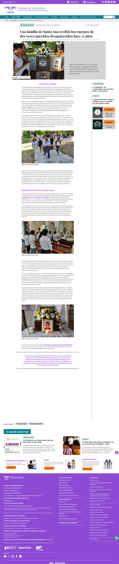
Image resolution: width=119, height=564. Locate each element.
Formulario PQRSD (95, 504)
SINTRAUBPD (94, 539)
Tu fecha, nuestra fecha (87, 17)
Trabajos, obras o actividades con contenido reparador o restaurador (100, 494)
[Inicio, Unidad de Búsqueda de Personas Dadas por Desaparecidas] (26, 10)
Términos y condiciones (96, 520)
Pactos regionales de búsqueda (68, 518)
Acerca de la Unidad (64, 480)
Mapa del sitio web (95, 527)
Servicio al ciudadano (41, 17)
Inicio (7, 17)
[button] (117, 452)
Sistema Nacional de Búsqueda (68, 504)
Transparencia (27, 17)
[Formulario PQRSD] (103, 2)
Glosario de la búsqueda (65, 490)
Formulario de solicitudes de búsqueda (101, 507)
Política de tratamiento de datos (99, 515)
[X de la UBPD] (109, 2)
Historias (74, 17)
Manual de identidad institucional (68, 495)
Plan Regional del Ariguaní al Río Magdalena (59, 345)
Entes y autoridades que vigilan (99, 532)
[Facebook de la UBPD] (114, 2)
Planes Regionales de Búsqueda (68, 509)
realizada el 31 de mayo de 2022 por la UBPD (35, 197)
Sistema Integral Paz (36, 423)
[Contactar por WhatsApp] (117, 538)
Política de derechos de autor (98, 525)
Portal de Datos (63, 516)
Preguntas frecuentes (96, 510)
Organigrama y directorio (66, 487)
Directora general (64, 485)
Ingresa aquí (11, 467)
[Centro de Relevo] (10, 548)
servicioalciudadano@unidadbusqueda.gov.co (28, 495)
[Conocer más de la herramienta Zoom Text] (24, 548)
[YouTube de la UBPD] (106, 2)
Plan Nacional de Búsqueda (67, 507)
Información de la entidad (66, 493)
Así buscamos (64, 17)
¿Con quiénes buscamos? (97, 487)
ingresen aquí (49, 539)
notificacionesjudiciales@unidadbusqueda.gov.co (18, 505)
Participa (54, 17)
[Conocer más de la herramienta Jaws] (39, 548)
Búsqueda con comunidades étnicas (100, 498)
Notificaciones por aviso (97, 512)
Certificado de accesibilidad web (99, 530)
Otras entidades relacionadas (98, 535)
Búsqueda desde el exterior (97, 500)
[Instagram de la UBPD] (111, 2)
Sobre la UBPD (15, 17)
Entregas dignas (22, 423)
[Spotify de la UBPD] (20, 556)
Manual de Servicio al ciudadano (99, 517)
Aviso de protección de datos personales (101, 522)
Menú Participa (94, 480)
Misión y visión (63, 482)
